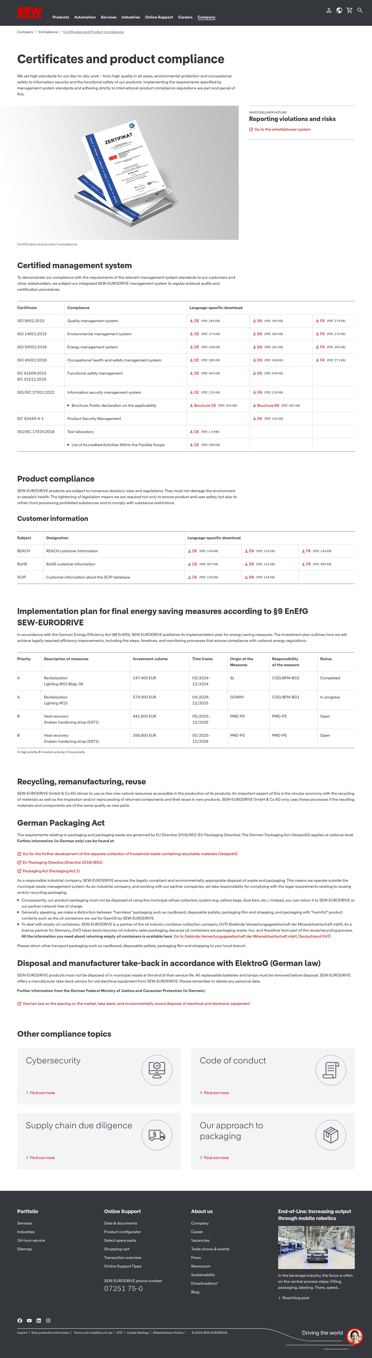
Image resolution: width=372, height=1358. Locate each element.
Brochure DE (205, 405)
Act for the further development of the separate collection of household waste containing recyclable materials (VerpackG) (130, 854)
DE (196, 321)
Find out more (42, 1093)
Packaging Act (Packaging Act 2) (51, 871)
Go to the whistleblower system (282, 129)
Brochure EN (268, 405)
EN (259, 321)
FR (322, 321)
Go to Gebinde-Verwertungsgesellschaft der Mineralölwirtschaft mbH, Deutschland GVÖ (252, 936)
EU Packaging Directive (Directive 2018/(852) (62, 862)
